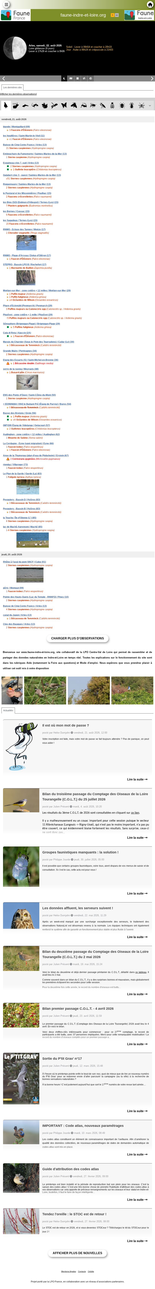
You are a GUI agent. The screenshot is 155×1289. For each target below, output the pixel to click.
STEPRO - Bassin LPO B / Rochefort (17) (24, 264)
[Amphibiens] (45, 105)
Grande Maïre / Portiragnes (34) (20, 351)
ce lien (135, 812)
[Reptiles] (35, 105)
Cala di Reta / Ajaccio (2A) (17, 332)
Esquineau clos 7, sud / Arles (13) (21, 163)
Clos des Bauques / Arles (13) (19, 624)
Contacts (82, 1271)
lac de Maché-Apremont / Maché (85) (22, 527)
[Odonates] (54, 105)
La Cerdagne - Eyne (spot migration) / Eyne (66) (28, 443)
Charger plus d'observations (77, 638)
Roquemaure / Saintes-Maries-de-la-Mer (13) (27, 184)
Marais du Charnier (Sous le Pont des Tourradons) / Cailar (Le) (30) (38, 342)
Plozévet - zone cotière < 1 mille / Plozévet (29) (28, 314)
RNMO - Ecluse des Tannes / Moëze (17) (24, 229)
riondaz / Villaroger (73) (15, 464)
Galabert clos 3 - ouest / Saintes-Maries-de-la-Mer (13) (32, 175)
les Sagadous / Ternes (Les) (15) (20, 220)
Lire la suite (135, 779)
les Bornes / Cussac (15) (16, 211)
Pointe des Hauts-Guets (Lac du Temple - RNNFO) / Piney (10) (36, 597)
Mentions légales (68, 1271)
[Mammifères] (16, 105)
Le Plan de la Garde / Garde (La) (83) (22, 473)
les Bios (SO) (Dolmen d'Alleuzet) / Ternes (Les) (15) (30, 202)
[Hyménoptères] (93, 105)
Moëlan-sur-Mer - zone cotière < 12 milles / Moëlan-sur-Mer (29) (37, 290)
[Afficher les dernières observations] (18, 94)
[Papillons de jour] (64, 105)
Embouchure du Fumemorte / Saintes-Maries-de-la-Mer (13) (35, 154)
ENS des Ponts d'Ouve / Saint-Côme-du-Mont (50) (29, 395)
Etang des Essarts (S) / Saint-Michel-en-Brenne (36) (30, 360)
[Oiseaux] (6, 105)
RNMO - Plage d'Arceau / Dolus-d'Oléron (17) (27, 255)
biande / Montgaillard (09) (16, 126)
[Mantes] (103, 105)
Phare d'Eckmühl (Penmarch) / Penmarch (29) (27, 305)
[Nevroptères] (141, 105)
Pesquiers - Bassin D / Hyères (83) (21, 499)
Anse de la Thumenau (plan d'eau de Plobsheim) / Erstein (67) (36, 455)
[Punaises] (122, 105)
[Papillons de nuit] (74, 105)
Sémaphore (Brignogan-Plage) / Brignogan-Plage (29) (31, 323)
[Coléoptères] (132, 105)
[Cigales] (112, 105)
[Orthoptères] (83, 105)
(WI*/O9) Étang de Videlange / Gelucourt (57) (26, 425)
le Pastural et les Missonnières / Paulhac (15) (27, 193)
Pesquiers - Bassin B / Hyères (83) (21, 508)
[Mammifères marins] (25, 105)
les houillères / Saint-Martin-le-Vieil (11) (24, 135)
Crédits (91, 1271)
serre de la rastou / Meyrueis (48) (21, 369)
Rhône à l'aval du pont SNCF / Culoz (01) (24, 562)
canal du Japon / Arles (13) (17, 615)
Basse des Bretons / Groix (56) (19, 413)
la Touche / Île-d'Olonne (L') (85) (19, 517)
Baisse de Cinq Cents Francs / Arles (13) (25, 144)
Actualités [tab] (8, 710)
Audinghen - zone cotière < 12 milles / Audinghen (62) (31, 434)
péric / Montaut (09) (13, 588)
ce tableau (140, 972)
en (117, 15)
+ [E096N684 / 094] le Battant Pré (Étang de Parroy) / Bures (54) (37, 404)
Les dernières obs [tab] (12, 87)
